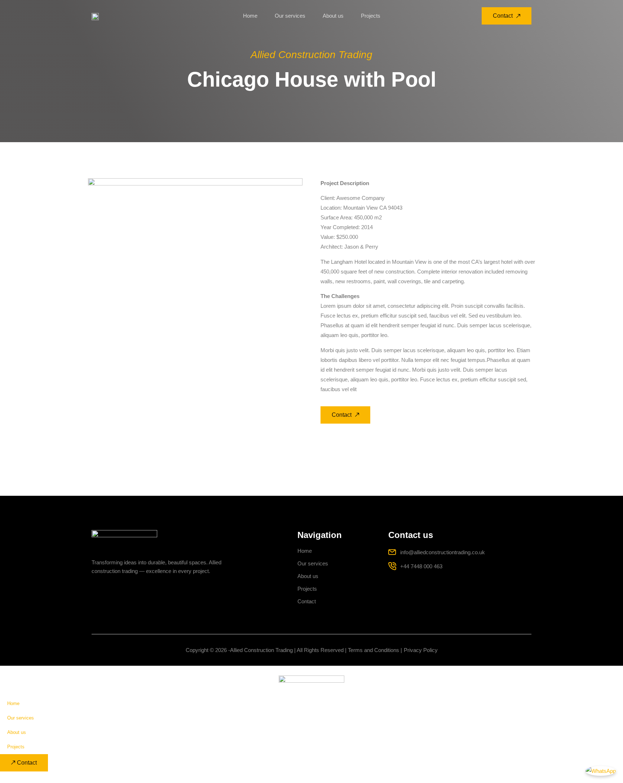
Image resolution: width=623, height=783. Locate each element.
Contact (306, 601)
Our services (290, 16)
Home (250, 16)
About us (333, 16)
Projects (370, 16)
